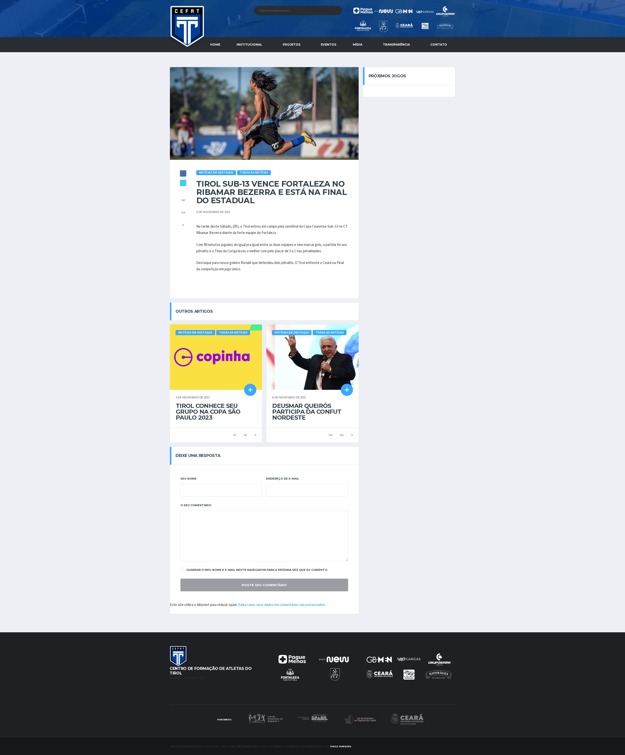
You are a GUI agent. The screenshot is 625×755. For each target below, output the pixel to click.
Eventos (328, 44)
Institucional (249, 44)
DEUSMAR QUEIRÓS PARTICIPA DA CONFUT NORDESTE (306, 411)
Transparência (396, 44)
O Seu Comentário (195, 505)
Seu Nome (188, 478)
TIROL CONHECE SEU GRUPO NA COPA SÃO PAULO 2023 (208, 411)
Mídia (357, 44)
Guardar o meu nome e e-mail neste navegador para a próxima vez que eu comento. (257, 570)
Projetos (291, 44)
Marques (340, 746)
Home (215, 44)
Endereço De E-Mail (282, 478)
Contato (438, 44)
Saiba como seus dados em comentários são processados (281, 604)
